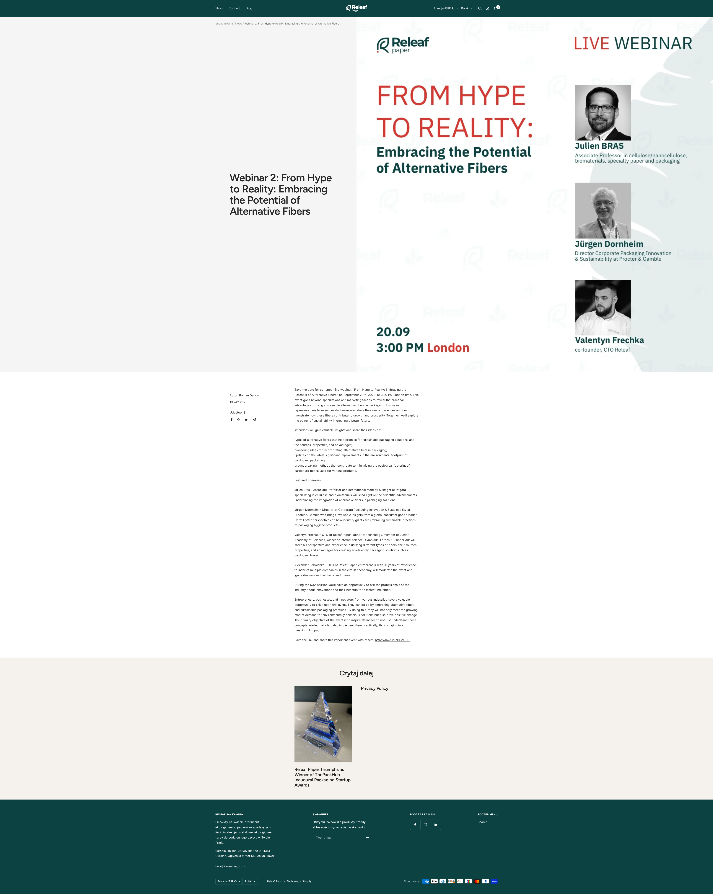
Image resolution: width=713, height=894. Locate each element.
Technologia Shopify (299, 881)
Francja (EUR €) (444, 8)
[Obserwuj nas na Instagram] (425, 825)
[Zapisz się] (367, 837)
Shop (219, 8)
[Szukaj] (480, 8)
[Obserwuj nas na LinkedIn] (436, 825)
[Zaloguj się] (487, 8)
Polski (465, 8)
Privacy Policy (374, 688)
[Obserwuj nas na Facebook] (415, 825)
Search (482, 822)
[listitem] (231, 419)
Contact (234, 8)
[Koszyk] (496, 8)
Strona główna (224, 23)
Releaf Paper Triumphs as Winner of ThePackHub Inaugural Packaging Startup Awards (322, 777)
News (238, 23)
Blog (249, 8)
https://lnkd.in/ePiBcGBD (392, 640)
